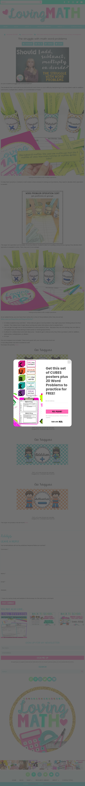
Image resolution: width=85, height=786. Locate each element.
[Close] (69, 362)
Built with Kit (57, 421)
